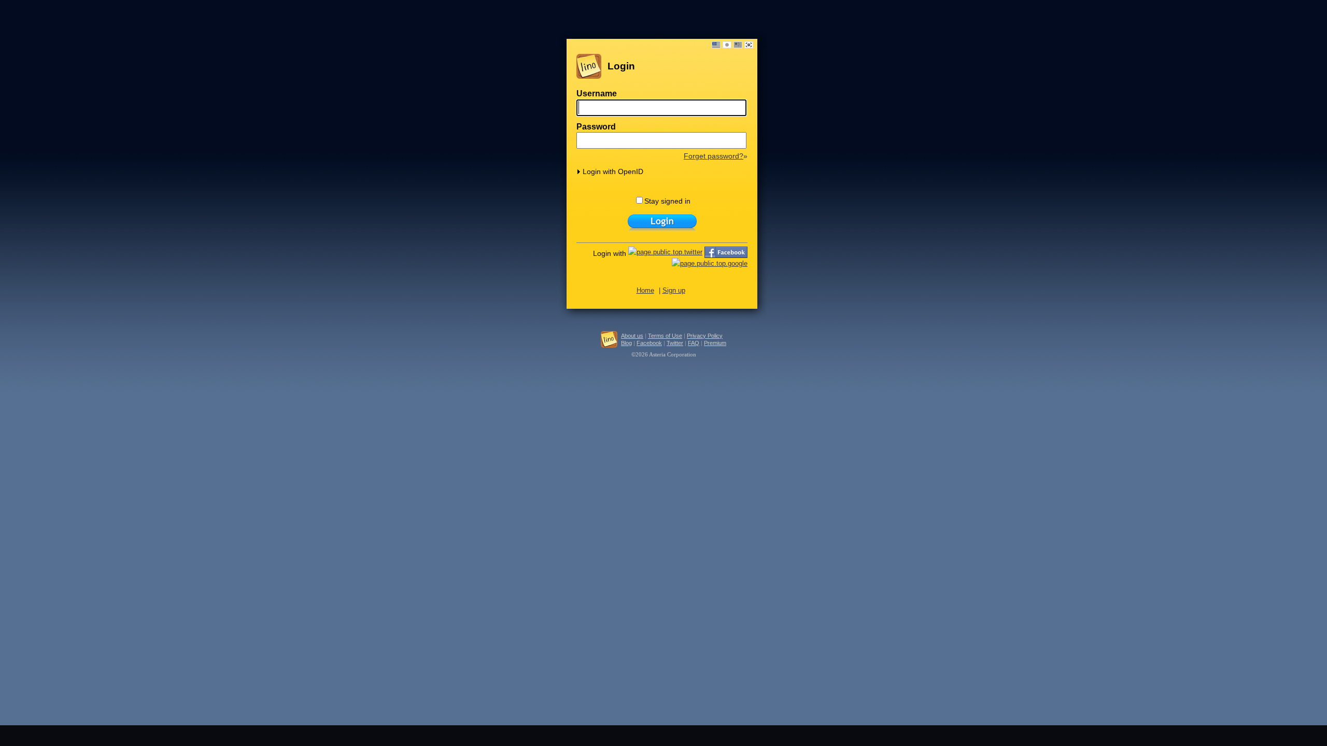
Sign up (673, 290)
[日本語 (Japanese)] (727, 44)
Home (645, 290)
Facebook (649, 343)
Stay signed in (667, 201)
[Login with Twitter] (665, 253)
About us (632, 336)
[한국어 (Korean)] (748, 44)
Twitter (675, 343)
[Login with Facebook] (725, 253)
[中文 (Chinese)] (737, 44)
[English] (716, 44)
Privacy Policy (705, 336)
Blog (626, 343)
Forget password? (713, 156)
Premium (715, 343)
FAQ (693, 343)
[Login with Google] (709, 264)
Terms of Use (665, 336)
